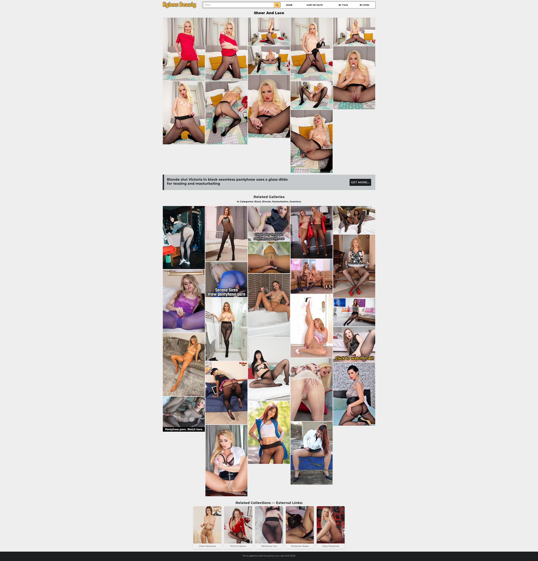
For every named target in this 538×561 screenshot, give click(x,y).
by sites (364, 5)
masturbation (280, 201)
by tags (343, 5)
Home (289, 5)
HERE (292, 555)
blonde (266, 201)
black (257, 201)
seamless (295, 201)
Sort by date (315, 5)
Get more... (360, 182)
